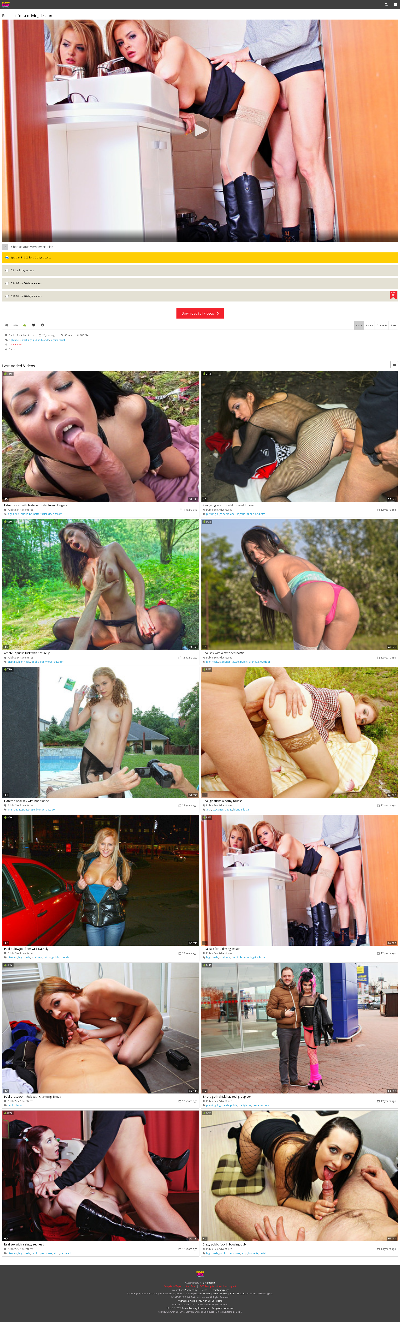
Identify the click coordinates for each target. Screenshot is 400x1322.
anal (232, 514)
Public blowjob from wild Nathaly (26, 949)
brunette (34, 514)
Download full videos (198, 313)
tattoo (235, 661)
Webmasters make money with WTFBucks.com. (200, 1300)
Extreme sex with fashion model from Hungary (35, 505)
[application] (200, 131)
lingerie (240, 514)
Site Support (209, 1282)
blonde (45, 339)
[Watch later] (42, 325)
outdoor (59, 661)
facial (62, 339)
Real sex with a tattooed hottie (223, 653)
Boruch (13, 349)
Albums (369, 325)
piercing (211, 514)
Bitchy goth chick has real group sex (227, 1096)
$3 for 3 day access (22, 270)
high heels (14, 339)
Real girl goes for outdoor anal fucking (228, 505)
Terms (204, 1290)
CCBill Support (237, 1293)
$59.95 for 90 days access (202, 294)
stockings (27, 339)
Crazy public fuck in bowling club (224, 1244)
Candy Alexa (15, 344)
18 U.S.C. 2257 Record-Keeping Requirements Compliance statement (200, 1308)
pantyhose (46, 661)
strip (56, 1253)
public (36, 339)
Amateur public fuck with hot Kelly (27, 653)
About (359, 325)
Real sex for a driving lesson (221, 949)
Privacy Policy (190, 1290)
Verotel (206, 1293)
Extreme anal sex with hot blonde (26, 801)
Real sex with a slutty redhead (24, 1244)
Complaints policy (220, 1290)
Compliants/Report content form (179, 1286)
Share (393, 325)
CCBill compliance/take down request (218, 1286)
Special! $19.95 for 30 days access (30, 257)
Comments (381, 325)
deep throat (55, 514)
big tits (54, 339)
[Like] (24, 325)
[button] (200, 130)
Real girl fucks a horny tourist (222, 801)
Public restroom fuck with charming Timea (32, 1096)
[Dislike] (6, 325)
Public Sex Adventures (15, 4)
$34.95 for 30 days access (25, 283)
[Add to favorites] (33, 325)
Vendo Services (220, 1293)
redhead (65, 1253)
